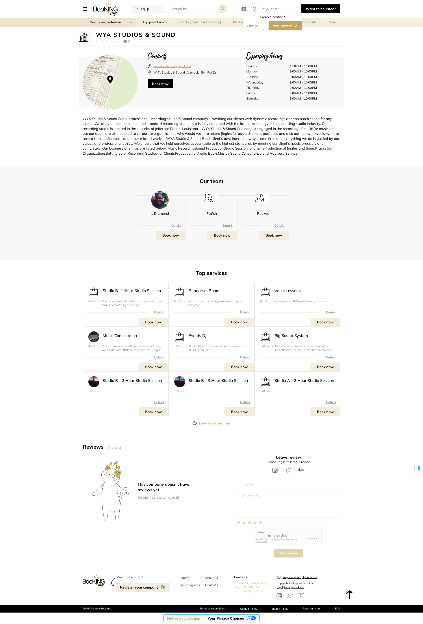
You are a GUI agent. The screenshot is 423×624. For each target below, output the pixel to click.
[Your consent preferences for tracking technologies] (419, 468)
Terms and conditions (213, 608)
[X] (290, 596)
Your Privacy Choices (226, 618)
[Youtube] (301, 596)
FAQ (337, 608)
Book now (160, 83)
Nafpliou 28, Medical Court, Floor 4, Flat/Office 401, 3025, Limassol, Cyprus (250, 587)
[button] (86, 8)
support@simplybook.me (300, 577)
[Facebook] (279, 596)
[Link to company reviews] (107, 41)
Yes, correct (282, 26)
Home (185, 578)
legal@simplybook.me (290, 587)
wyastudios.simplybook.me (172, 66)
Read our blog (311, 608)
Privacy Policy (279, 608)
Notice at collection (183, 618)
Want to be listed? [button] (321, 9)
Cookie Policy (248, 608)
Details (176, 226)
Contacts (211, 585)
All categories (190, 585)
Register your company (139, 587)
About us (211, 578)
